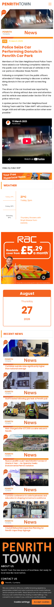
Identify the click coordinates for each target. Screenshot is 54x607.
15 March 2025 (16, 41)
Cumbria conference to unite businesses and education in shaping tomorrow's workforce (26, 496)
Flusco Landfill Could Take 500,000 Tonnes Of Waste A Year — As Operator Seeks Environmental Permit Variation (26, 463)
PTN (4, 41)
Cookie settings (22, 602)
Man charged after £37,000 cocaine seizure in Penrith (26, 429)
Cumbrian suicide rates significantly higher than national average (25, 367)
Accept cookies (41, 602)
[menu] (50, 4)
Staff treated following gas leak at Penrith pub (26, 398)
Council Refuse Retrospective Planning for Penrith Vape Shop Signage (24, 529)
